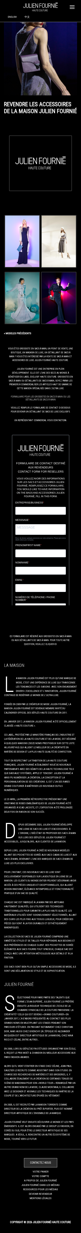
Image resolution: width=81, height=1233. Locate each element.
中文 (27, 16)
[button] (40, 1162)
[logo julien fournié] (40, 163)
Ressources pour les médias (40, 1189)
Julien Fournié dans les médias (40, 1184)
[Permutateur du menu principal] (72, 7)
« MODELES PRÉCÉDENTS (17, 333)
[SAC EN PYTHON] (22, 298)
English (12, 16)
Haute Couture (60, 360)
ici (55, 644)
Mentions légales (41, 1198)
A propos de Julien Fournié (40, 1180)
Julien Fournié (25, 369)
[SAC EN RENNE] (58, 241)
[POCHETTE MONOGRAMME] (22, 241)
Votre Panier (41, 1171)
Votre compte (40, 1176)
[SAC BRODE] (58, 298)
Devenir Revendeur (40, 1193)
